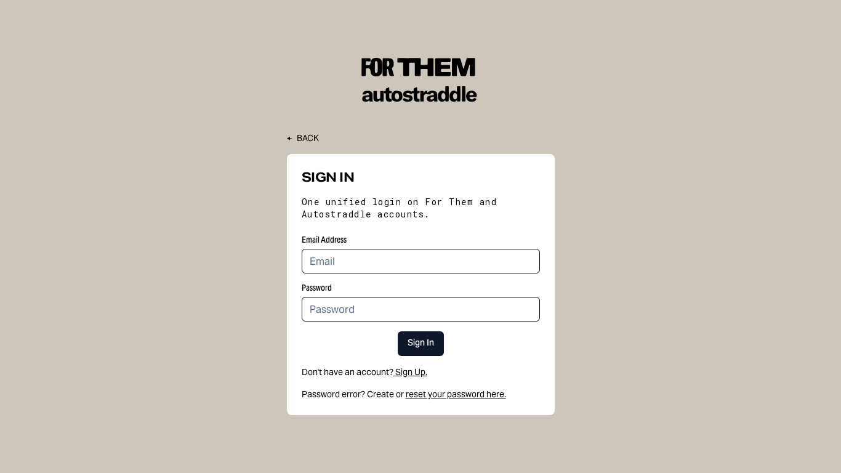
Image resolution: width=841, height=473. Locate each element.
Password (317, 287)
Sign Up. (411, 372)
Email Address (324, 239)
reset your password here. (456, 394)
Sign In (421, 343)
